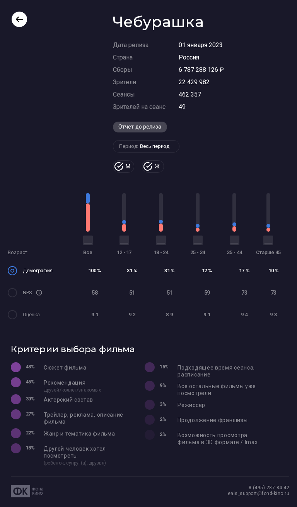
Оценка (31, 314)
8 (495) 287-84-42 (269, 487)
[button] (39, 293)
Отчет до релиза (140, 127)
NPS (27, 292)
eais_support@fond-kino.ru (259, 493)
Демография (38, 270)
